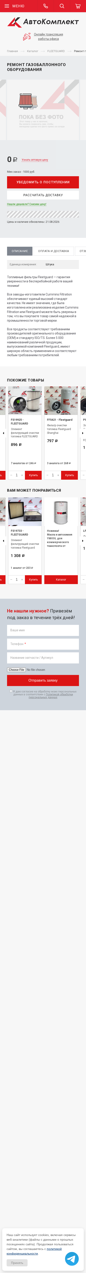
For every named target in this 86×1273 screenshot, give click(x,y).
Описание (20, 251)
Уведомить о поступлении (43, 182)
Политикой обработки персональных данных (51, 696)
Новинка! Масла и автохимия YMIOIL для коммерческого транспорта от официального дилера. (59, 542)
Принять (17, 1263)
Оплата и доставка (53, 251)
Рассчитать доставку (43, 195)
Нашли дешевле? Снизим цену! (26, 204)
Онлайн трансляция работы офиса (48, 37)
